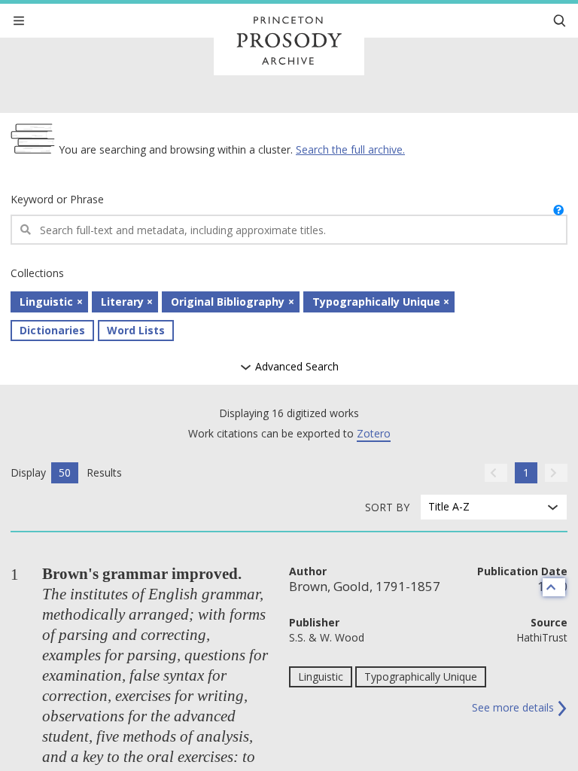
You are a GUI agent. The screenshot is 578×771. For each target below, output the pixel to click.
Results (104, 472)
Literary (122, 301)
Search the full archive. (350, 149)
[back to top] (554, 587)
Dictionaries (52, 330)
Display (28, 472)
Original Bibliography (227, 301)
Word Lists (136, 330)
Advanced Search (295, 367)
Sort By (387, 507)
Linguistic (46, 301)
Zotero (374, 433)
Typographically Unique (376, 301)
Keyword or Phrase (57, 199)
